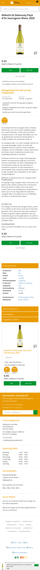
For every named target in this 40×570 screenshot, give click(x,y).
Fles (10, 70)
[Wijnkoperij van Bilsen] (15, 3)
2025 (20, 286)
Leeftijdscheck (28, 528)
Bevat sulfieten (23, 300)
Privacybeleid (12, 531)
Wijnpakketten (7, 480)
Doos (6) (29, 70)
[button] (7, 370)
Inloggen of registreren (12, 521)
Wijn (19, 271)
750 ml (20, 291)
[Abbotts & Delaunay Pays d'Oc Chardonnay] (20, 336)
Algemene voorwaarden (13, 528)
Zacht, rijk (8, 357)
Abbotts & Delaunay (25, 283)
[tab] (20, 265)
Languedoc (22, 281)
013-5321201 (7, 438)
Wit (19, 273)
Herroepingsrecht (24, 531)
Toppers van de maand (10, 477)
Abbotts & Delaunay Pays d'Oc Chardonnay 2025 (18, 351)
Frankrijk (21, 278)
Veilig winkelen (11, 525)
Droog (20, 275)
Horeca (21, 525)
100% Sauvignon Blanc (26, 297)
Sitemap (28, 525)
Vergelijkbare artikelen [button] (11, 320)
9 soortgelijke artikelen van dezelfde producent (17, 84)
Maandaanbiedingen (10, 475)
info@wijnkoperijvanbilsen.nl (12, 440)
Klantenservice (28, 521)
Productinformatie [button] (9, 266)
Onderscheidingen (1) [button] (10, 309)
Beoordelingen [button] (8, 314)
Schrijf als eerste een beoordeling (13, 81)
